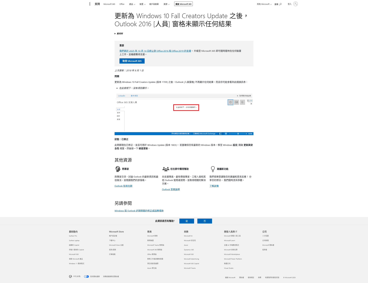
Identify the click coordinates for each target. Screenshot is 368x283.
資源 (165, 4)
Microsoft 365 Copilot (191, 263)
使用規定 (251, 277)
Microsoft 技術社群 (230, 250)
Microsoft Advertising (191, 259)
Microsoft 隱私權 (268, 245)
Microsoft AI (188, 236)
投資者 (264, 250)
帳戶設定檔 (113, 236)
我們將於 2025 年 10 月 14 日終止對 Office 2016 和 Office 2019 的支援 (155, 50)
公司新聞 (265, 240)
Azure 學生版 (152, 268)
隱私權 (241, 277)
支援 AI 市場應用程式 (231, 245)
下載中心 (112, 240)
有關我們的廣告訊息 (272, 277)
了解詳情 (214, 185)
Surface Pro (73, 236)
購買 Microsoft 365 (183, 4)
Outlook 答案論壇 (171, 189)
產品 (131, 4)
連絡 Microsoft (230, 277)
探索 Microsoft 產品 (76, 259)
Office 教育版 (152, 254)
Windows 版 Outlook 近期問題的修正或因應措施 (139, 210)
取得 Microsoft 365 (132, 60)
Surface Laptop (74, 240)
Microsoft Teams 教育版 (155, 245)
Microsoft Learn (229, 240)
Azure (186, 245)
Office (121, 4)
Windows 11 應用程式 (76, 263)
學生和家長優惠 (152, 263)
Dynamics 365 (189, 250)
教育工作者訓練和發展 (155, 259)
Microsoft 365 (109, 4)
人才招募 (265, 236)
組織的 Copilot (74, 245)
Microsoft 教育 (152, 236)
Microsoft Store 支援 (116, 245)
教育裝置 (150, 240)
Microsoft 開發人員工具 (232, 236)
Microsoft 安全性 (190, 240)
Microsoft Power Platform (233, 259)
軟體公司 (227, 263)
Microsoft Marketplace (232, 254)
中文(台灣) (76, 276)
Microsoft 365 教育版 (154, 250)
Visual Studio (228, 268)
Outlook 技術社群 (123, 185)
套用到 (120, 33)
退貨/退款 (112, 250)
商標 (259, 277)
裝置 (141, 4)
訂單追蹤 (112, 254)
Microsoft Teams (190, 268)
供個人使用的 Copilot (76, 250)
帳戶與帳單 (154, 4)
